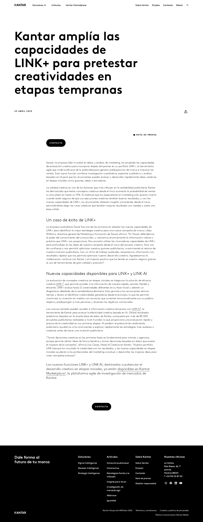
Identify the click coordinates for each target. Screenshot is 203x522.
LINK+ (59, 284)
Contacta (168, 5)
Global (179, 5)
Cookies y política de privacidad (174, 511)
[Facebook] (170, 483)
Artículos (56, 5)
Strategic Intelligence (89, 473)
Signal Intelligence (87, 463)
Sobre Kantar (142, 5)
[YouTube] (180, 483)
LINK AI (136, 309)
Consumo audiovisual (118, 463)
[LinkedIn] (175, 483)
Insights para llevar (116, 482)
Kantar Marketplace (76, 5)
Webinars (111, 496)
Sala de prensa (143, 478)
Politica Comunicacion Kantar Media (171, 515)
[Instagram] (166, 483)
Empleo (156, 5)
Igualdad (111, 501)
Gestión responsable (145, 484)
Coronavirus (113, 468)
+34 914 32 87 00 (174, 476)
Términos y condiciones (146, 511)
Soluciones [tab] (37, 5)
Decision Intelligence (88, 468)
